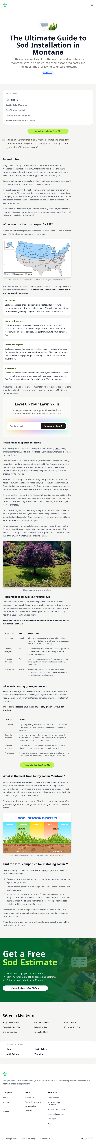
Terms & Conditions (33, 1102)
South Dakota (41, 1049)
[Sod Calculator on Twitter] (82, 1138)
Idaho (8, 1049)
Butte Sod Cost (70, 1022)
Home (5, 1107)
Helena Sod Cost (41, 1032)
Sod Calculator (53, 1098)
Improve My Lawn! (53, 426)
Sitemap (28, 1110)
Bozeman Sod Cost (42, 1022)
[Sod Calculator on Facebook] (87, 1138)
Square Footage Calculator (54, 1103)
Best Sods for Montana (16, 105)
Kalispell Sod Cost (41, 1027)
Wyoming (39, 1054)
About (5, 1098)
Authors (6, 1102)
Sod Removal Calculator (57, 1109)
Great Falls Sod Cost (11, 1027)
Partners (6, 1112)
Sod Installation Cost (56, 1114)
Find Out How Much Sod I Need (20, 120)
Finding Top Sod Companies (18, 115)
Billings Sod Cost (10, 1032)
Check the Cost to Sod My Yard (25, 988)
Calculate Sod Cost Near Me (48, 131)
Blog (50, 1123)
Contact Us (29, 1098)
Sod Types (52, 1119)
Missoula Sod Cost (72, 1027)
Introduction (12, 100)
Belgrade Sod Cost (11, 1022)
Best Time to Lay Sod (15, 110)
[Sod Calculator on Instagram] (91, 1138)
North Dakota (12, 1054)
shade (57, 448)
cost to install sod (29, 913)
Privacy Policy (30, 1106)
